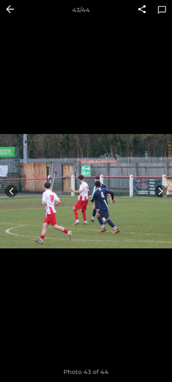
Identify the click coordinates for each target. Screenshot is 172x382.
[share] (142, 10)
